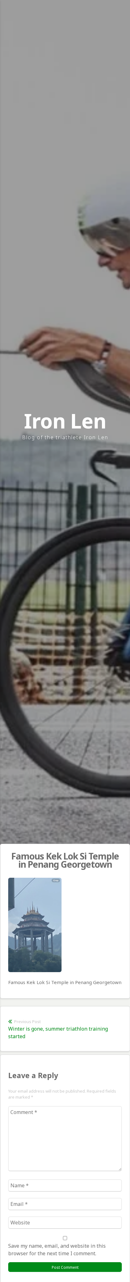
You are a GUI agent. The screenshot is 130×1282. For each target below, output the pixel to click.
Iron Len (65, 420)
